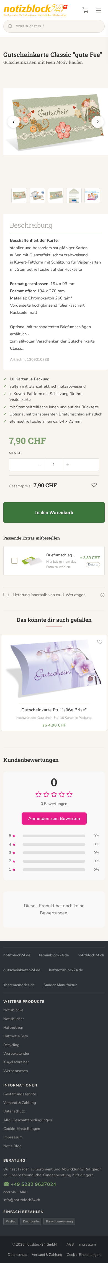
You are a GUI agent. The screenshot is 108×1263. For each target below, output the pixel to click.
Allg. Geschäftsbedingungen (27, 1120)
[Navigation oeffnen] (98, 10)
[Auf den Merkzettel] (100, 642)
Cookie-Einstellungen (21, 1128)
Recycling (11, 1045)
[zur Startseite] (35, 10)
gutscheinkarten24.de (21, 970)
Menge (15, 453)
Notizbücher (13, 1019)
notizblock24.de (16, 955)
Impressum (13, 1137)
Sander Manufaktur (60, 985)
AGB (70, 1244)
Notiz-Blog (12, 1146)
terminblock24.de (54, 955)
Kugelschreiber (16, 1062)
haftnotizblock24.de (66, 970)
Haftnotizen (13, 1027)
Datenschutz (14, 1111)
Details (93, 564)
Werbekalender (16, 1053)
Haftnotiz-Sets (15, 1036)
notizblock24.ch (91, 955)
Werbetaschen (15, 1070)
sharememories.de (19, 985)
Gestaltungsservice (19, 1094)
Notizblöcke (13, 1010)
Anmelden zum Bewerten (54, 818)
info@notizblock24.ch (21, 1200)
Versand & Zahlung (19, 1102)
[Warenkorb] (85, 10)
